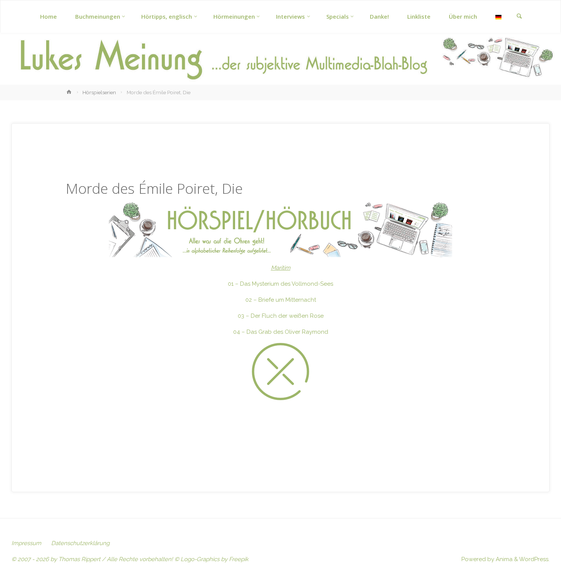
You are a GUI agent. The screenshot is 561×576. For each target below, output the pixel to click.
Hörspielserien (99, 92)
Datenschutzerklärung (80, 543)
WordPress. (534, 559)
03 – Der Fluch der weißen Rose (281, 315)
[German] (498, 16)
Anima (503, 559)
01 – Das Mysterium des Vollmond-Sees (280, 283)
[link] (519, 16)
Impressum (26, 543)
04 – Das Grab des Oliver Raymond (280, 331)
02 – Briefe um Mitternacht (280, 299)
